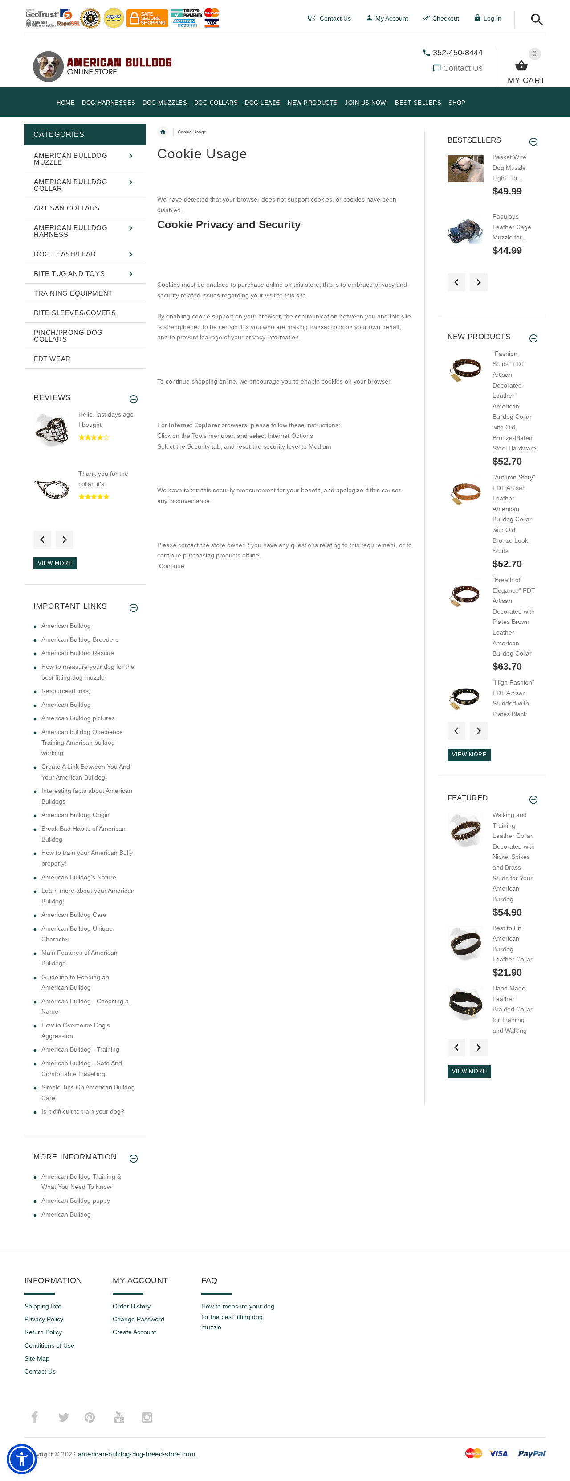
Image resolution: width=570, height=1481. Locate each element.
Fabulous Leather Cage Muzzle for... (512, 227)
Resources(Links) (66, 690)
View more (55, 563)
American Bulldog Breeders (79, 639)
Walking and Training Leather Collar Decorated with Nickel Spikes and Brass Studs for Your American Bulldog (514, 857)
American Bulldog (66, 625)
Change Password (138, 1319)
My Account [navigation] (391, 18)
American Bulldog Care (73, 914)
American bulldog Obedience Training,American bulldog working (82, 742)
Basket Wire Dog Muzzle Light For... (509, 167)
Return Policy (43, 1332)
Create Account (134, 1332)
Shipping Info (42, 1306)
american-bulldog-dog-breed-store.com (136, 1454)
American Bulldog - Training (80, 1049)
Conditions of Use (49, 1345)
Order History (132, 1306)
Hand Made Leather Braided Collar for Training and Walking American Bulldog (513, 1020)
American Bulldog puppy (75, 1200)
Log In (492, 18)
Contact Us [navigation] (335, 18)
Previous (42, 540)
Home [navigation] (163, 132)
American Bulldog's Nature (78, 877)
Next (64, 540)
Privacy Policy (43, 1319)
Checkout (445, 18)
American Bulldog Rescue (77, 652)
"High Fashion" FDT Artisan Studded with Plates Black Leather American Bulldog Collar (513, 714)
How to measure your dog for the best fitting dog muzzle (237, 1317)
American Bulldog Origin (75, 814)
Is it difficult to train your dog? (82, 1111)
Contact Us (463, 68)
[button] (535, 20)
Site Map (36, 1358)
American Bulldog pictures (78, 718)
